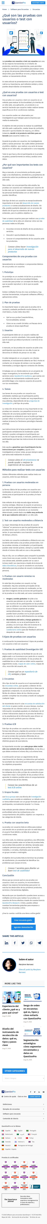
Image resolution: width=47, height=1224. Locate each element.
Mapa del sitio (6, 1217)
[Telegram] (39, 942)
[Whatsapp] (31, 942)
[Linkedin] (6, 942)
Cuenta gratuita (34, 1097)
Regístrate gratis (38, 3)
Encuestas (36, 9)
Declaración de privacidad (20, 1217)
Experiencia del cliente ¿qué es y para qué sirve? (11, 1009)
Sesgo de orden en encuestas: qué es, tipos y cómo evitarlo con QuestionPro (32, 1012)
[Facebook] (14, 942)
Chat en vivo (22, 1097)
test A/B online (15, 787)
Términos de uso (35, 1217)
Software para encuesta (12, 1114)
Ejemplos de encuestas (11, 1109)
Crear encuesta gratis (23, 920)
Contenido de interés (10, 1119)
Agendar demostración (23, 927)
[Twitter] (23, 942)
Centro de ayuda (10, 1097)
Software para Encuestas (20, 9)
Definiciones (7, 1104)
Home (4, 9)
